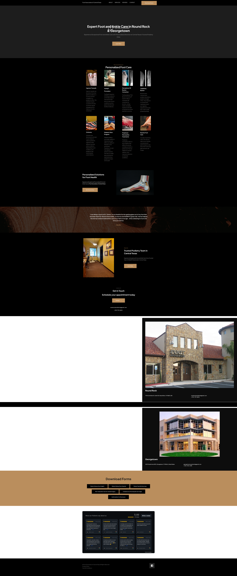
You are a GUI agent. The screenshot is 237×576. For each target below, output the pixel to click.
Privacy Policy (85, 566)
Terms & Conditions (87, 568)
